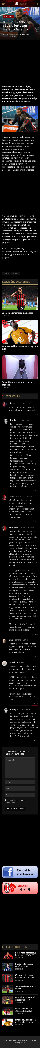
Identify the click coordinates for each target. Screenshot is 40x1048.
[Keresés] (36, 3)
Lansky (13, 420)
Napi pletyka (9, 16)
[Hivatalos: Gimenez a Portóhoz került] (7, 967)
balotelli (6, 273)
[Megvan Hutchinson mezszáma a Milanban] (7, 978)
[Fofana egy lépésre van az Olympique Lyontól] (20, 332)
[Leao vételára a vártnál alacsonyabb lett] (7, 1000)
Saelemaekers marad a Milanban (18, 313)
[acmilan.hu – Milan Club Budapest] (21, 3)
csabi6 (11, 640)
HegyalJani (13, 662)
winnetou (13, 403)
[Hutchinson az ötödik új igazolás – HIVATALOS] (7, 955)
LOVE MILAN (14, 496)
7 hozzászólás (10, 36)
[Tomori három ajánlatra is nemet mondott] (20, 367)
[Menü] (3, 3)
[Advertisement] (20, 62)
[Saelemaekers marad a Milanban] (20, 298)
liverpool (15, 273)
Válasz (34, 414)
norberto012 (14, 34)
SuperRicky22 (14, 527)
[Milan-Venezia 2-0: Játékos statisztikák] (7, 1011)
